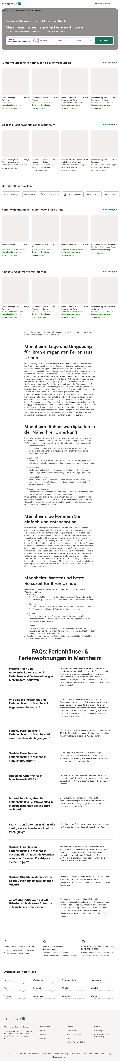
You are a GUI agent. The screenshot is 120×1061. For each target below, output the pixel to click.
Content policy (105, 1054)
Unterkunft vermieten (102, 4)
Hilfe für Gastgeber (74, 1034)
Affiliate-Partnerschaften (76, 1042)
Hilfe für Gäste (72, 1031)
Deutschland (34, 451)
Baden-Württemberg (60, 363)
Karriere (42, 1031)
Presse (69, 1038)
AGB (84, 1054)
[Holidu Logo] (13, 4)
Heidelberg (70, 402)
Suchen (104, 40)
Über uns (42, 1034)
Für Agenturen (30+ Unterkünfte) (101, 1035)
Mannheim (62, 21)
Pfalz (30, 404)
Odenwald (28, 399)
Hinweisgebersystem (60, 1057)
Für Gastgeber (99, 1031)
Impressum (76, 1054)
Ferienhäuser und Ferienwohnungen (19, 21)
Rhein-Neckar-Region (47, 21)
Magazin (42, 1038)
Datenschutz (93, 1054)
